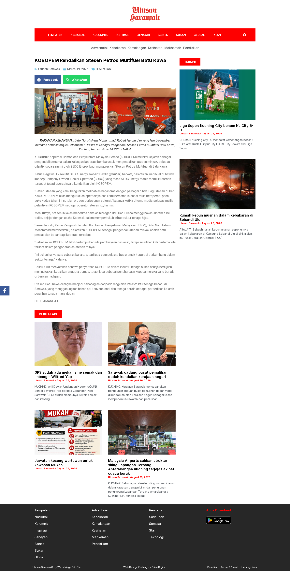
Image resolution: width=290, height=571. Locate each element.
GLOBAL (199, 35)
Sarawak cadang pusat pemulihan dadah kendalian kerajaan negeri (137, 374)
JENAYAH (143, 35)
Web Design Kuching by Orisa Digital (144, 567)
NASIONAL (77, 35)
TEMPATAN (55, 35)
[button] (48, 79)
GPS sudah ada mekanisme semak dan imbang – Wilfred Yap (68, 374)
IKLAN (217, 35)
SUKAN (181, 35)
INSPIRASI (122, 35)
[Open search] (244, 35)
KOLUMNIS (100, 35)
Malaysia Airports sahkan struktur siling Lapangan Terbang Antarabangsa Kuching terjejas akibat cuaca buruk (141, 466)
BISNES (163, 35)
